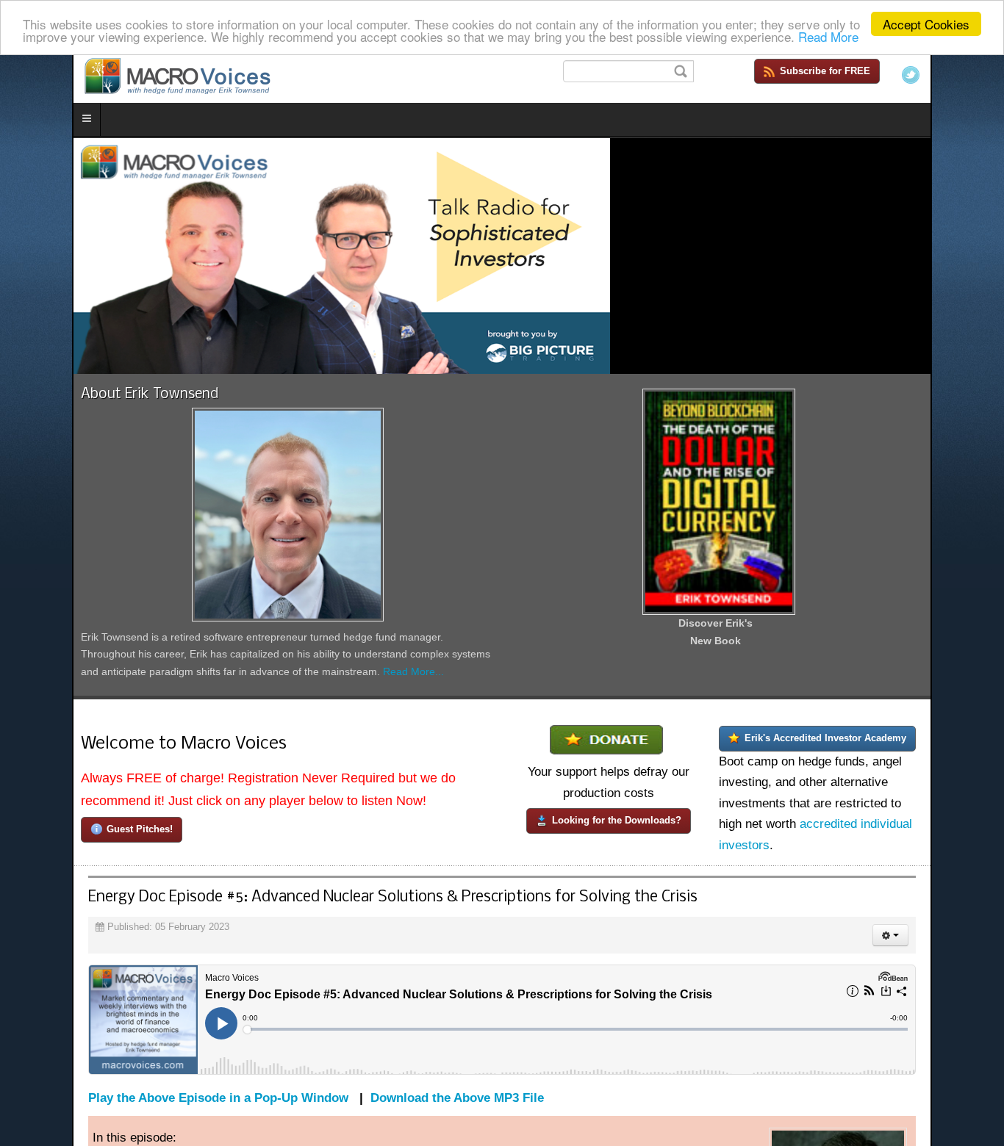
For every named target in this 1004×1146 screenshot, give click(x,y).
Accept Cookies (926, 24)
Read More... (172, 710)
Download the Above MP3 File (385, 1129)
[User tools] (962, 967)
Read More (828, 37)
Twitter (983, 75)
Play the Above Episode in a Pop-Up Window (146, 1129)
